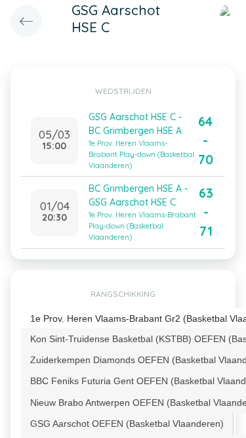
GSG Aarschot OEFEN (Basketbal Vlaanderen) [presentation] (127, 423)
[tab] (127, 423)
